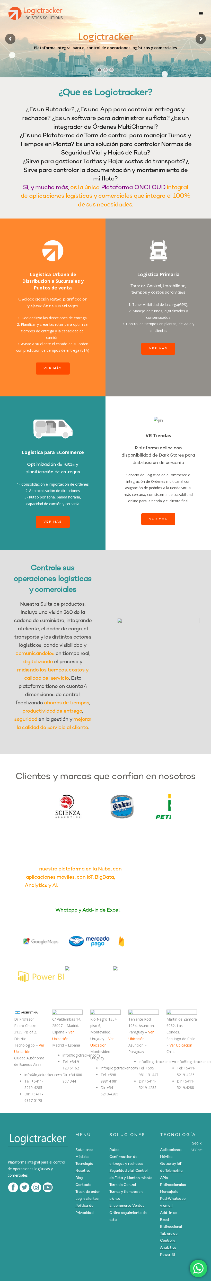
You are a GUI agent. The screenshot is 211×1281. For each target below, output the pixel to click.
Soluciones (84, 1150)
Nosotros (82, 1171)
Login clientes (86, 1199)
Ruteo (114, 1150)
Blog (79, 1178)
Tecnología (84, 1164)
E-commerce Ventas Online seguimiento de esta (128, 1212)
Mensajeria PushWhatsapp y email (173, 1198)
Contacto (83, 1185)
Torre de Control (122, 1185)
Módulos (82, 1157)
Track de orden (87, 1192)
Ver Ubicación (181, 1045)
